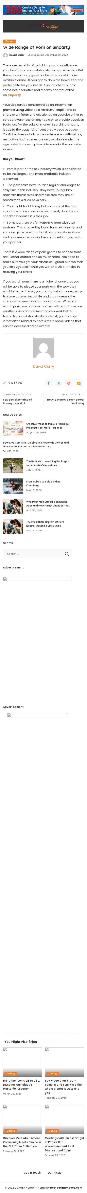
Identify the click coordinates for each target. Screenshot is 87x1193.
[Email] (79, 383)
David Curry (17, 54)
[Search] (78, 26)
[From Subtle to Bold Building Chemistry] (13, 486)
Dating (9, 41)
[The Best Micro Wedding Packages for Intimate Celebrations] (13, 465)
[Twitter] (59, 383)
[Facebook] (49, 383)
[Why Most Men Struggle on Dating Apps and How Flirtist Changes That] (13, 506)
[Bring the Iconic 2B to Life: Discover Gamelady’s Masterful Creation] (22, 1062)
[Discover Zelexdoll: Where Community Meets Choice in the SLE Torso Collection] (22, 1119)
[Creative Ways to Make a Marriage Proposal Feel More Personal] (13, 428)
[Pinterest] (69, 383)
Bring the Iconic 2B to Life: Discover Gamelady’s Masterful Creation (21, 1084)
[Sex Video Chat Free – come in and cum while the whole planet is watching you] (64, 1062)
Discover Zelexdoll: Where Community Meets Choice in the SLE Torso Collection (22, 1142)
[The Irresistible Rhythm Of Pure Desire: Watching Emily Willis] (13, 526)
